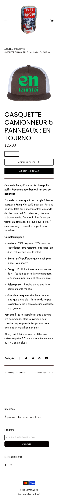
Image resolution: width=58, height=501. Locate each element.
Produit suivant (42, 372)
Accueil (7, 49)
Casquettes (19, 49)
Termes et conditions (29, 417)
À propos (9, 417)
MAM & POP (32, 489)
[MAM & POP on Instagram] (11, 464)
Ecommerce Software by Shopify (29, 494)
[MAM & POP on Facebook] (5, 464)
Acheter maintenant (29, 171)
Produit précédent (17, 372)
